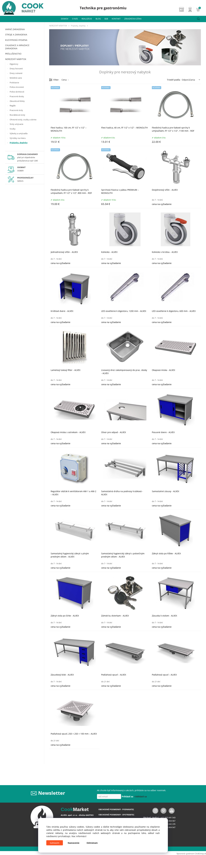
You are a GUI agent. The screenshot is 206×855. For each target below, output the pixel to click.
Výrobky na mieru (18, 138)
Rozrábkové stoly (17, 115)
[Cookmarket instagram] (156, 810)
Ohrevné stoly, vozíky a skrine (23, 119)
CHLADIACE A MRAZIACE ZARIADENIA (17, 47)
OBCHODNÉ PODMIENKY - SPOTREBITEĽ (116, 814)
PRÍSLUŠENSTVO (13, 53)
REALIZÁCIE (87, 18)
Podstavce (14, 82)
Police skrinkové (17, 91)
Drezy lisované (16, 68)
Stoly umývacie (16, 124)
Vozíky (13, 128)
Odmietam (92, 842)
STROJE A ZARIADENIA (16, 34)
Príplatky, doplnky (18, 142)
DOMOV (64, 18)
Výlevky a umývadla (18, 133)
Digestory (14, 64)
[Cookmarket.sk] (22, 7)
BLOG (98, 18)
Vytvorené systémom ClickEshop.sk (191, 853)
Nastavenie (73, 842)
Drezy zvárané (16, 73)
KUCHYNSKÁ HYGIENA (16, 40)
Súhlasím (54, 842)
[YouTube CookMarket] (171, 810)
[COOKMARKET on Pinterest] (164, 810)
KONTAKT (116, 18)
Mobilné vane (16, 77)
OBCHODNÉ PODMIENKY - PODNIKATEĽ (116, 809)
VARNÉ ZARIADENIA (15, 29)
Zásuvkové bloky (17, 101)
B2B (106, 18)
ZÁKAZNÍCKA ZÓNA (132, 18)
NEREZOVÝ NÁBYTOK (15, 59)
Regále (13, 105)
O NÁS (75, 18)
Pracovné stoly (16, 110)
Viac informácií (78, 836)
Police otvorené (17, 87)
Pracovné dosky (17, 96)
